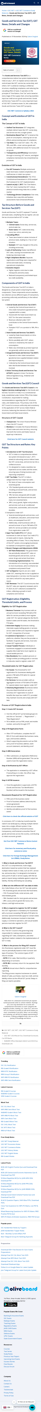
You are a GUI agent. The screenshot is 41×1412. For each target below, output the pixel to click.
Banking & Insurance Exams (14, 1316)
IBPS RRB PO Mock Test (9, 1116)
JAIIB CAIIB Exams (10, 1328)
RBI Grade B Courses (8, 1091)
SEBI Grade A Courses (8, 1096)
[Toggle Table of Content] (17, 70)
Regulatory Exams (10, 1326)
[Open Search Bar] (34, 3)
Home (4, 11)
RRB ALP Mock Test (8, 1131)
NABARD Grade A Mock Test (11, 1112)
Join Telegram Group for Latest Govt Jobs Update (18, 1270)
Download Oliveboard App (10, 1264)
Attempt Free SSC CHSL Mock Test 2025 (15, 1261)
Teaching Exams (9, 1323)
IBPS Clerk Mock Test (8, 1119)
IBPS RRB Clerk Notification (10, 1080)
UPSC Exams (8, 1336)
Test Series (8, 1351)
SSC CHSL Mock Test (8, 1124)
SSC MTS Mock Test (8, 1127)
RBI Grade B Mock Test (9, 1122)
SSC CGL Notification (8, 1065)
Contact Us (8, 1384)
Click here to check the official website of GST (20, 816)
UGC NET (11, 11)
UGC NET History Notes (9, 1150)
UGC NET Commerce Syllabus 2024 (21, 111)
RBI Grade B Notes (7, 1156)
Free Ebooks (8, 1364)
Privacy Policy (8, 1393)
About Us (7, 1381)
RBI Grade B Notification (9, 1068)
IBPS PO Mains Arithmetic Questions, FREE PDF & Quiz (20, 1217)
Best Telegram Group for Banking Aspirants (17, 1237)
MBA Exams (8, 1331)
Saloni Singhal (33, 37)
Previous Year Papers (11, 1356)
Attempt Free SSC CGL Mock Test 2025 (14, 1255)
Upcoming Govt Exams (12, 1359)
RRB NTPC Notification (9, 1071)
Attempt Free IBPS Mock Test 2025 (13, 1258)
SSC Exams (7, 1318)
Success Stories (9, 1362)
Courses (7, 1349)
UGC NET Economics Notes (10, 1144)
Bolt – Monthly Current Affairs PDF (13, 1234)
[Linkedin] (20, 1023)
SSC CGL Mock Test (8, 1106)
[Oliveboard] (8, 3)
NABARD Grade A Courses (10, 1094)
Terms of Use (9, 1396)
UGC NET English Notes (9, 1153)
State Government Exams (13, 1339)
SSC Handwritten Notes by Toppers (13, 1228)
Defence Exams (9, 1333)
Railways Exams (9, 1321)
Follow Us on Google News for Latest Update (17, 1267)
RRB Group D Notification (10, 1074)
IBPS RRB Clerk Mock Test (10, 1109)
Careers (6, 1387)
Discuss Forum (9, 1367)
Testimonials (8, 1390)
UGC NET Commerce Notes (10, 1147)
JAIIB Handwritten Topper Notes (12, 1231)
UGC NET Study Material (9, 1141)
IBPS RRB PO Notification (10, 1077)
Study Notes (8, 1354)
